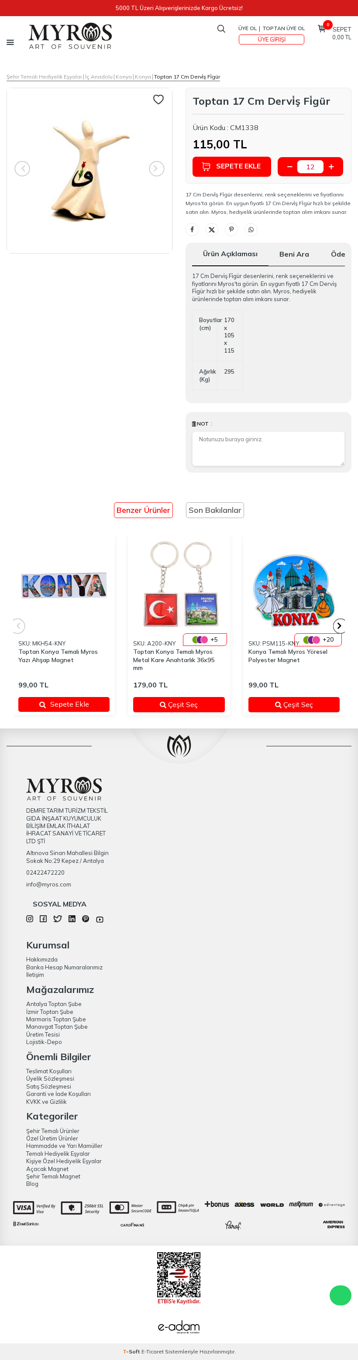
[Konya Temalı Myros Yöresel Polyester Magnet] (294, 585)
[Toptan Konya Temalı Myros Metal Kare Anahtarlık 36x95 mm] (179, 585)
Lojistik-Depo (44, 1041)
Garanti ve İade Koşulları (58, 1093)
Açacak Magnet (47, 1168)
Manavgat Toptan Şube (57, 1026)
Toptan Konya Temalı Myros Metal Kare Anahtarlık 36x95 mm (173, 660)
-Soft (132, 1351)
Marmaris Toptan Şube (56, 1019)
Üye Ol (247, 28)
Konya (124, 76)
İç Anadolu (99, 76)
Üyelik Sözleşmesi (50, 1078)
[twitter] (57, 920)
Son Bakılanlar (215, 510)
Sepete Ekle (238, 165)
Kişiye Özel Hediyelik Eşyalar (64, 1160)
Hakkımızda (42, 959)
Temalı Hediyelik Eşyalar (58, 1153)
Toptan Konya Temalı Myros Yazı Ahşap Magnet (58, 656)
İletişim (35, 974)
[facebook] (43, 920)
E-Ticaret (152, 1351)
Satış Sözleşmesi (48, 1086)
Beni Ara (294, 254)
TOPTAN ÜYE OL (283, 28)
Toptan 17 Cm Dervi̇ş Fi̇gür (187, 76)
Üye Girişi (272, 39)
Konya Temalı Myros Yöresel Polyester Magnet (287, 656)
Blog (32, 1183)
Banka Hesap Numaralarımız (64, 967)
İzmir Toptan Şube (49, 1011)
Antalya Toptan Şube (54, 1003)
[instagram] (29, 920)
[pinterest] (85, 920)
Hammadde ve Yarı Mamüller (64, 1145)
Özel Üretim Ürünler (52, 1138)
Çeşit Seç (189, 704)
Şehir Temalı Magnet (53, 1176)
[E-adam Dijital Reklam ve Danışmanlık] (179, 1328)
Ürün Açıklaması (230, 253)
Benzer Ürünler (143, 510)
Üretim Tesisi (43, 1034)
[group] (89, 170)
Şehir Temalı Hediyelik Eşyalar (44, 76)
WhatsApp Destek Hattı (340, 1295)
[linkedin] (72, 920)
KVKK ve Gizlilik (46, 1101)
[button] (340, 626)
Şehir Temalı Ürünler (52, 1130)
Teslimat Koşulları (49, 1071)
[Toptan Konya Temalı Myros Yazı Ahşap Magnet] (64, 585)
